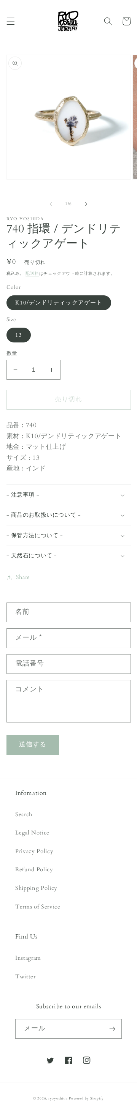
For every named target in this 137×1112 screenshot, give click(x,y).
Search (23, 815)
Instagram (28, 958)
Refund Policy (34, 870)
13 (18, 335)
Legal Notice (32, 833)
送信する (32, 744)
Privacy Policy (34, 851)
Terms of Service (38, 907)
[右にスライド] (86, 204)
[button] (10, 21)
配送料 (32, 273)
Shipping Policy (36, 888)
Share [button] (23, 577)
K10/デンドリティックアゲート (59, 303)
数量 (12, 353)
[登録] (112, 1029)
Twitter (25, 977)
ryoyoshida (58, 1098)
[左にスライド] (51, 204)
